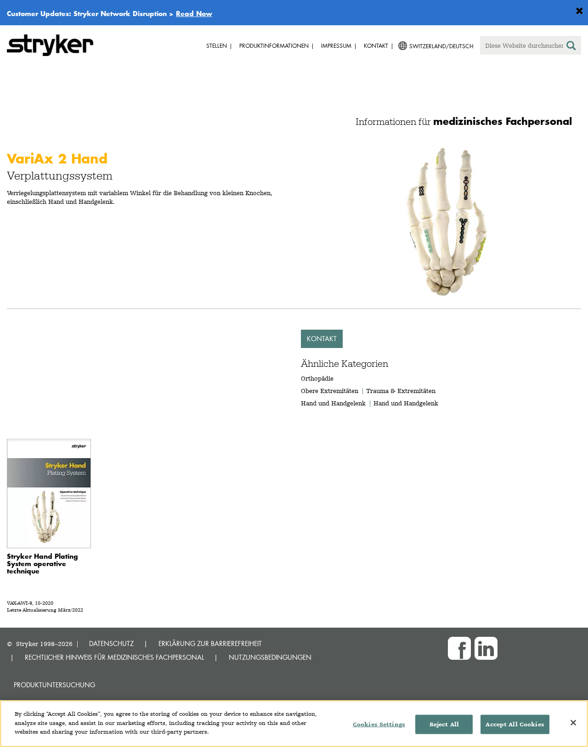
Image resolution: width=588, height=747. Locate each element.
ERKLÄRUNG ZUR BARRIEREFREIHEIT (210, 643)
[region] (294, 723)
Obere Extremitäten (329, 390)
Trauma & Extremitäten (400, 390)
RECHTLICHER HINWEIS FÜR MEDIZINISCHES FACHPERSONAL (114, 657)
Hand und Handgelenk (333, 403)
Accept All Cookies (515, 724)
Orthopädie (317, 378)
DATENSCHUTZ (111, 643)
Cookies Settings (379, 724)
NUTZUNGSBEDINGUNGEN (270, 657)
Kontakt (322, 338)
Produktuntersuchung (54, 684)
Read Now (194, 13)
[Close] (573, 723)
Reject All (444, 724)
